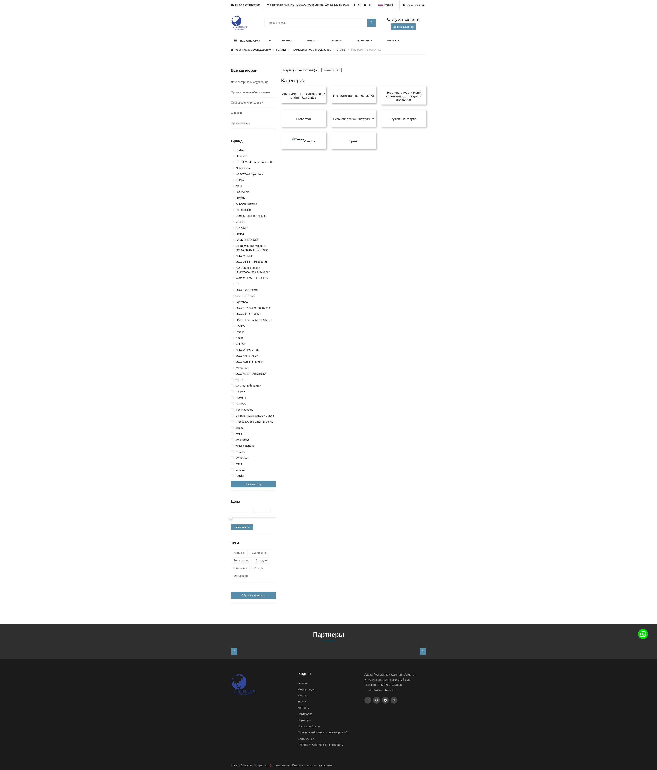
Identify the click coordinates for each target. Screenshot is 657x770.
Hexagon (241, 156)
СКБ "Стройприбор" (248, 385)
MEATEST (242, 367)
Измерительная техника (251, 215)
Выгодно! (261, 560)
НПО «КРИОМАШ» (247, 349)
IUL (238, 284)
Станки (341, 49)
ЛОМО (240, 180)
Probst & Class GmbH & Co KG (254, 421)
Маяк (239, 186)
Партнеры (304, 720)
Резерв (258, 568)
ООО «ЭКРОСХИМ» (248, 314)
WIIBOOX (242, 457)
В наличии (240, 568)
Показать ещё (253, 484)
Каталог (312, 40)
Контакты (393, 40)
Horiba (240, 233)
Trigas (239, 427)
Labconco (242, 302)
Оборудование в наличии (247, 102)
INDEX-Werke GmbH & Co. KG (254, 162)
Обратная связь (415, 5)
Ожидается (241, 576)
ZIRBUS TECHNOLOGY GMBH (255, 415)
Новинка (239, 552)
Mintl (239, 463)
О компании (364, 40)
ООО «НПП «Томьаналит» (252, 262)
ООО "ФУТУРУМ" (247, 355)
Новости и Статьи (309, 726)
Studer (240, 331)
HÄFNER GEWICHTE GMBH (254, 320)
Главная (286, 40)
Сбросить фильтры (253, 595)
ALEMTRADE (281, 765)
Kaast (239, 337)
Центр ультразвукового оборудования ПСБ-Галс (252, 248)
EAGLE (240, 469)
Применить (242, 527)
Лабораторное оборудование (252, 49)
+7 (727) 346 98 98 (405, 20)
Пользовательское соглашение (312, 765)
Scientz (240, 391)
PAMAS (241, 403)
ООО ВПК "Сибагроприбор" (253, 308)
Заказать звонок (403, 26)
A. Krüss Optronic (246, 204)
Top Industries (244, 409)
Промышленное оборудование (311, 49)
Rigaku (240, 475)
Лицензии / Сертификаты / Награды (320, 744)
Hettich (240, 198)
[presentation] (234, 651)
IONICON (241, 227)
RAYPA (240, 326)
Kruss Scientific (245, 445)
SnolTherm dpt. (245, 296)
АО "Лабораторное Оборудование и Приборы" (253, 270)
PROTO (240, 451)
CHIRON (241, 343)
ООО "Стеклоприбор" (249, 361)
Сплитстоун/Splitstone (250, 174)
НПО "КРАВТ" (245, 256)
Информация (306, 689)
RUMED (241, 397)
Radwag (241, 150)
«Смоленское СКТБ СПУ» (252, 278)
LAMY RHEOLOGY (247, 239)
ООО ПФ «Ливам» (247, 290)
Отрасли (236, 112)
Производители (241, 123)
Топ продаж (241, 560)
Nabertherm (243, 168)
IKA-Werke (242, 192)
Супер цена (259, 552)
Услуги (337, 40)
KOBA (239, 379)
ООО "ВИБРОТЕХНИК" (251, 373)
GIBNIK (240, 221)
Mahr (239, 433)
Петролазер (243, 209)
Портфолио (305, 714)
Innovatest (242, 439)
